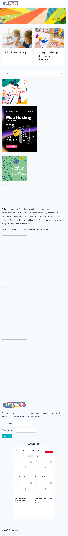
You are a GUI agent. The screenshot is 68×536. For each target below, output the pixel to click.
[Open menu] (64, 3)
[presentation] (17, 38)
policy (32, 229)
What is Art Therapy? (16, 52)
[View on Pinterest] (31, 462)
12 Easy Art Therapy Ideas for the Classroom (48, 56)
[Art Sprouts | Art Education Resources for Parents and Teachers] (17, 451)
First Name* (7, 423)
